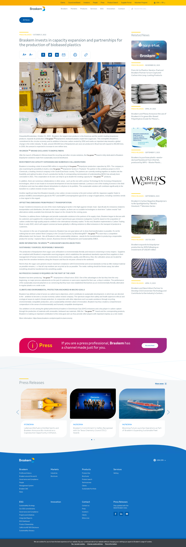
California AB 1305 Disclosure (29, 527)
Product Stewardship (26, 524)
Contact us (85, 505)
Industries (54, 473)
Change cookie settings (95, 544)
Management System (26, 485)
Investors (87, 2)
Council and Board (74, 2)
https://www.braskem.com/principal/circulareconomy (52, 318)
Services (93, 9)
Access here (149, 345)
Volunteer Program (141, 2)
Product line (86, 473)
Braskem (64, 9)
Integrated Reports (25, 518)
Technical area (86, 482)
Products (83, 9)
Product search (87, 479)
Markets (74, 9)
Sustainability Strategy (27, 505)
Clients (62, 2)
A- (31, 54)
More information (111, 544)
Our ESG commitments (27, 509)
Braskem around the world (28, 476)
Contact (121, 9)
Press (102, 2)
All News (26, 20)
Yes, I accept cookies (78, 544)
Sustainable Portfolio (89, 489)
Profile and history (25, 473)
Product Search (113, 2)
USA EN (160, 2)
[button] (91, 439)
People (95, 2)
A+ (24, 54)
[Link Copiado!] (85, 55)
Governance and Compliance (28, 479)
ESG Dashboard (24, 521)
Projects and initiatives (26, 515)
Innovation (111, 9)
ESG (102, 9)
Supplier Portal (126, 2)
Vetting (115, 473)
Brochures (54, 476)
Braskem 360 (23, 489)
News (21, 492)
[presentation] (18, 412)
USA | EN (160, 460)
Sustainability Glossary (26, 530)
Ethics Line (85, 518)
